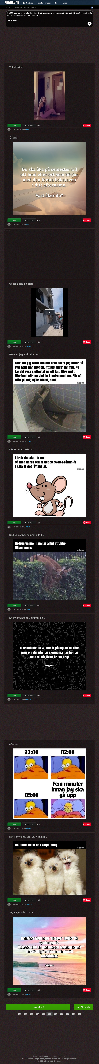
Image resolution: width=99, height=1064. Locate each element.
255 (49, 1014)
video (33, 7)
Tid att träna (16, 67)
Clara (28, 610)
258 (31, 1014)
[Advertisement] (49, 46)
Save (88, 125)
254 (55, 1014)
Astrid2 (28, 700)
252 (67, 1014)
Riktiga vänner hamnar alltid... (26, 535)
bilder (26, 7)
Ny (55, 2)
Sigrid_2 (29, 904)
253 (61, 1014)
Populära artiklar (44, 2)
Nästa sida (37, 1007)
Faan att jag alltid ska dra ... (25, 354)
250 (79, 1014)
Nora (27, 130)
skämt (8, 7)
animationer (17, 7)
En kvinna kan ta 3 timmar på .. (27, 617)
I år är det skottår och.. (22, 449)
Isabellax (29, 346)
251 (73, 1014)
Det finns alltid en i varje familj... (28, 836)
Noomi (28, 441)
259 (25, 1014)
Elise (27, 224)
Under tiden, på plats (21, 283)
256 (43, 1014)
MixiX (28, 527)
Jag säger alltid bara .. (22, 912)
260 (19, 1014)
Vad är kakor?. (13, 20)
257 (37, 1014)
